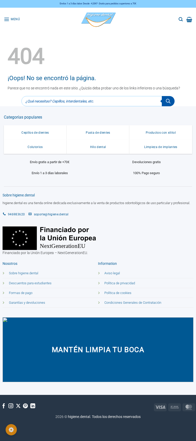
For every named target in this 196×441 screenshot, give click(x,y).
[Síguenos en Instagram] (10, 406)
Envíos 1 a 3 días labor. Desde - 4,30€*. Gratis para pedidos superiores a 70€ (98, 3)
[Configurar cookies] (11, 429)
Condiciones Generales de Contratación (132, 302)
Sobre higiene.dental (23, 273)
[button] (12, 19)
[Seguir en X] (18, 406)
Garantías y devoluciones (27, 302)
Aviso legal (112, 273)
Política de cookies (117, 293)
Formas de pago (20, 293)
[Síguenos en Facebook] (3, 406)
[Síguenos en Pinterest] (25, 406)
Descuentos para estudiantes (30, 283)
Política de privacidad (119, 283)
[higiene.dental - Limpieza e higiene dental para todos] (98, 19)
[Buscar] (168, 101)
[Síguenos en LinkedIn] (32, 406)
